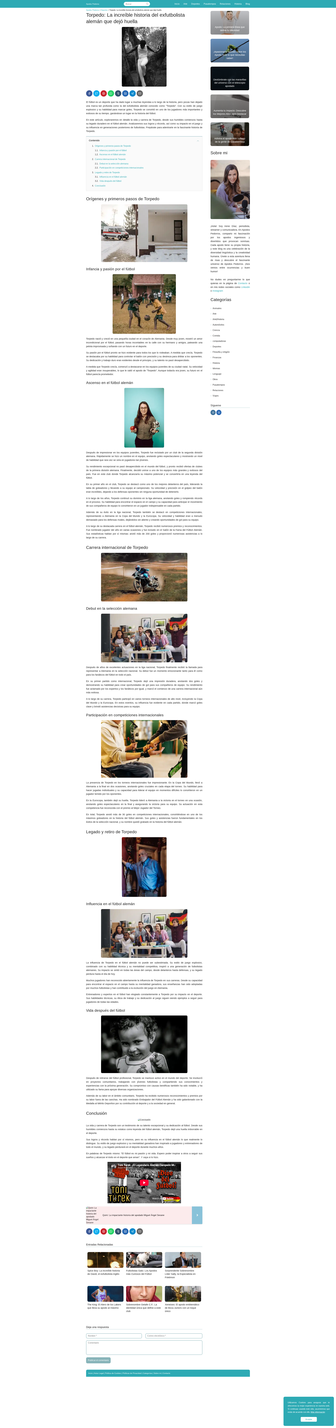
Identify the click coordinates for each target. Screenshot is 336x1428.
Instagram (217, 290)
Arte (185, 4)
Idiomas (216, 368)
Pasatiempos (210, 4)
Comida (216, 336)
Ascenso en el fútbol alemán (112, 154)
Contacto (242, 283)
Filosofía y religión (221, 352)
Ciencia (216, 330)
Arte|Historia (218, 319)
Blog (248, 4)
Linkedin (245, 287)
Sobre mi (157, 1373)
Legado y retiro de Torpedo (107, 172)
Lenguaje (217, 374)
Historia (238, 4)
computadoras (219, 341)
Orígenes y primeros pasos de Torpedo (113, 146)
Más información (318, 1412)
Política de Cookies (113, 1373)
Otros (215, 379)
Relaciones (225, 4)
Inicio (177, 4)
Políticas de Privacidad (132, 1373)
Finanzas (217, 357)
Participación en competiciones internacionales (121, 168)
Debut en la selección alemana (113, 164)
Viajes (216, 396)
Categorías (147, 1373)
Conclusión (100, 186)
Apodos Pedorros (92, 4)
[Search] (147, 4)
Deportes (195, 4)
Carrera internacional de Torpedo (110, 159)
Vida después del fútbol (110, 181)
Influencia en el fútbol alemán (113, 177)
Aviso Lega (98, 1373)
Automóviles (218, 325)
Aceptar (308, 1419)
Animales (217, 308)
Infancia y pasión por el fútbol (113, 150)
